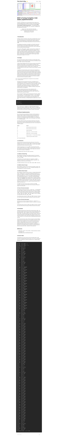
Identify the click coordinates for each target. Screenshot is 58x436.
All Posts (40, 1)
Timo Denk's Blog (21, 1)
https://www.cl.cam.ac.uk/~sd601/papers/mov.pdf (25, 232)
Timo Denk (20, 434)
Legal (39, 434)
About (37, 1)
